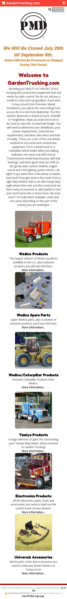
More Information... (33, 270)
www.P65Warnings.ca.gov (33, 596)
